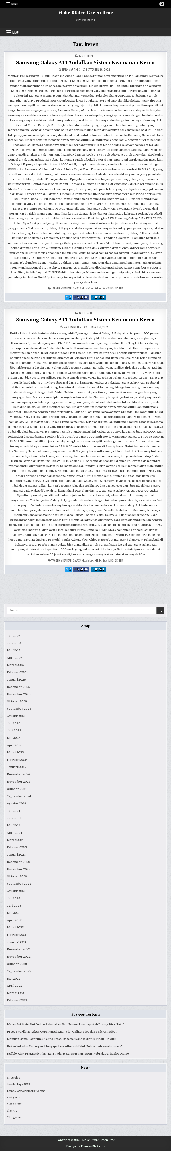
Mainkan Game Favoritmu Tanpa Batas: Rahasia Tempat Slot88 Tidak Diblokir (61, 1039)
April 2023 (14, 920)
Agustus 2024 (16, 803)
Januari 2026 (16, 679)
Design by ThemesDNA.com (85, 1146)
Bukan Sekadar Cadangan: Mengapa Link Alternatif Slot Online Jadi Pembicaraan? (65, 1046)
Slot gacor (14, 1117)
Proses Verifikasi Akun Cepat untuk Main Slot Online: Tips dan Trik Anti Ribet (62, 1031)
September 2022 (19, 971)
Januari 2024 (16, 854)
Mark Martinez (71, 69)
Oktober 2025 (17, 701)
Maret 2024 (15, 840)
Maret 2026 (15, 665)
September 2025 (19, 708)
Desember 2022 (18, 949)
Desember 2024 (18, 774)
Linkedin (100, 297)
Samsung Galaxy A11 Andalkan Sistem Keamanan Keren (85, 62)
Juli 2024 (13, 810)
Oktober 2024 (17, 789)
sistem (119, 288)
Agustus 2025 (16, 716)
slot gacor (14, 1097)
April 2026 (14, 657)
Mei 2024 (13, 825)
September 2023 (19, 883)
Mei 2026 (13, 650)
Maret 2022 (15, 993)
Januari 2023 (16, 942)
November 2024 (18, 781)
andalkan (66, 288)
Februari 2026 (17, 672)
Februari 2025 (17, 759)
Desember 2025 (18, 687)
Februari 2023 (17, 934)
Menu (14, 4)
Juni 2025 (14, 730)
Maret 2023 (15, 927)
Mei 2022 (13, 978)
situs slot (13, 1077)
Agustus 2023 (16, 891)
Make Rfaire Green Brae (85, 13)
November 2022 (19, 956)
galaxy (77, 288)
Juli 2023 (13, 898)
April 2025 (14, 745)
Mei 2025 (13, 737)
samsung (108, 288)
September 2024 (19, 796)
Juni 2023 (14, 905)
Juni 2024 (14, 818)
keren (98, 288)
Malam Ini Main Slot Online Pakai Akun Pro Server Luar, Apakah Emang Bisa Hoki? (65, 1024)
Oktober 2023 (17, 876)
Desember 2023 (18, 862)
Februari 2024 (17, 847)
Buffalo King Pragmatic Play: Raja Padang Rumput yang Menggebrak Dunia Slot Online (68, 1053)
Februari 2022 (17, 1000)
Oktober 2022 (17, 964)
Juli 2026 (13, 635)
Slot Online (86, 56)
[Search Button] (161, 4)
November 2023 (19, 869)
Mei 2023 (13, 912)
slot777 (12, 1110)
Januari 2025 (16, 767)
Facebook (83, 297)
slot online (14, 1104)
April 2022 (14, 985)
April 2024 (14, 832)
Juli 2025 (13, 723)
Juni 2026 (14, 643)
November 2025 (19, 694)
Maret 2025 (15, 752)
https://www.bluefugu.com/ (26, 1091)
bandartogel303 (18, 1084)
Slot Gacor (86, 313)
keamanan (87, 288)
